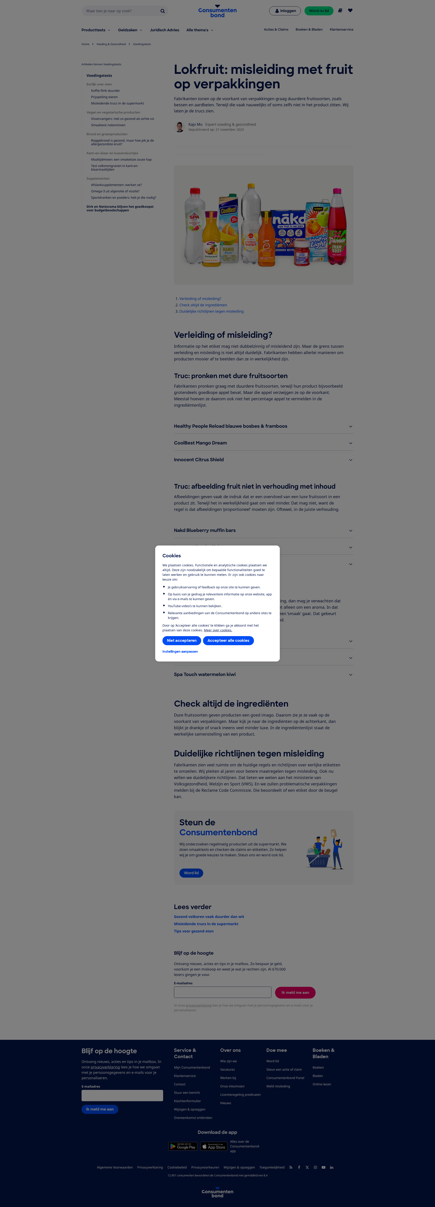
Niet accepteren (182, 640)
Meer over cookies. (218, 630)
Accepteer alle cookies (228, 640)
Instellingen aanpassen (180, 651)
